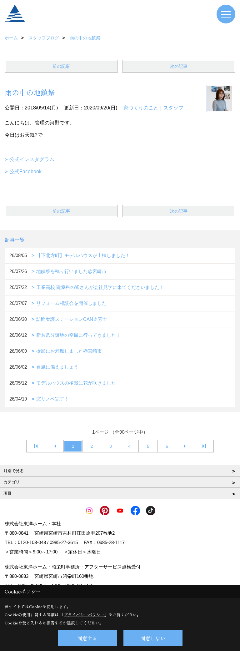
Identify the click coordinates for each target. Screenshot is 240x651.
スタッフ (173, 107)
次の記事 (179, 66)
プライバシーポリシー (84, 615)
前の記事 (61, 66)
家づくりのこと (140, 107)
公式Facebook (25, 171)
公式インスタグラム (31, 159)
